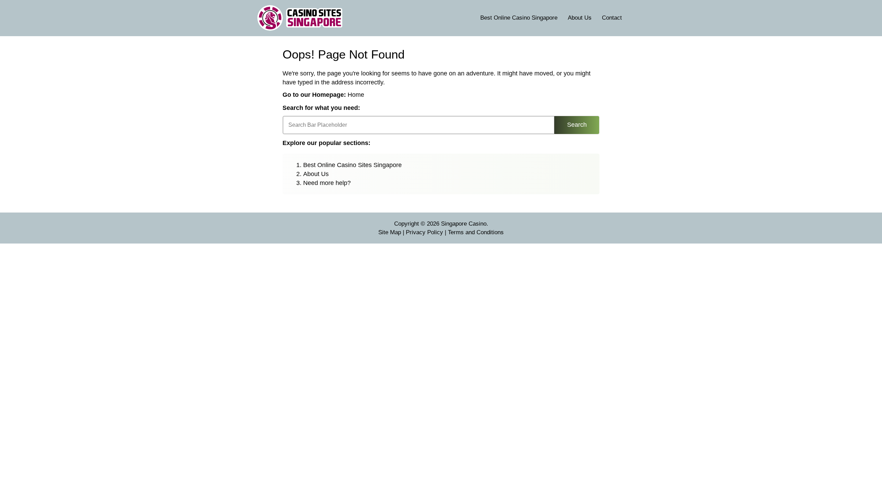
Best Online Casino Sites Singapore (352, 165)
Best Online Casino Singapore (518, 17)
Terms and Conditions (476, 232)
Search (577, 124)
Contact (612, 17)
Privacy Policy (424, 232)
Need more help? (327, 182)
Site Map (389, 232)
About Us (580, 17)
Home (356, 94)
